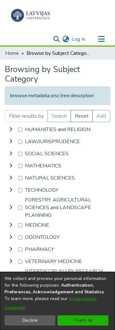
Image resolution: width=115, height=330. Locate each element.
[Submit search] (56, 39)
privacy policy (82, 299)
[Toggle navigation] (101, 39)
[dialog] (57, 301)
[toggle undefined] (11, 129)
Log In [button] (79, 39)
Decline (30, 320)
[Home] (30, 15)
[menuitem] (66, 39)
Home (12, 53)
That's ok (83, 320)
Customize (14, 307)
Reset (81, 116)
